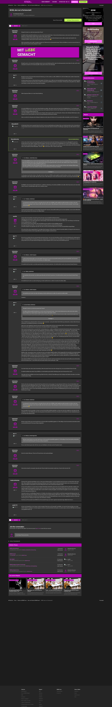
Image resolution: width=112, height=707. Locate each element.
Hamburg (40, 693)
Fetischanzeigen (59, 691)
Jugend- (22, 702)
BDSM (93, 23)
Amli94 (15, 216)
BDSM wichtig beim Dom (14, 570)
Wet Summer (90, 100)
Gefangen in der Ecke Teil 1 (93, 94)
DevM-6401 (13, 555)
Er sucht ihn (59, 693)
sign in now (38, 528)
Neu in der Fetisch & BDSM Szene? (28, 15)
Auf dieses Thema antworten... (23, 535)
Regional (40, 689)
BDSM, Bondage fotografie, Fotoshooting (17, 564)
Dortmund (41, 700)
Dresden (40, 704)
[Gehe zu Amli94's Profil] (15, 221)
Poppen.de (76, 691)
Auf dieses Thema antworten (73, 20)
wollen (29, 700)
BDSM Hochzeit (13, 553)
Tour (22, 693)
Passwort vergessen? (25, 698)
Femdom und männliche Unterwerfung (29, 549)
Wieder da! (74, 1)
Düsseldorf (41, 698)
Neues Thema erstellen (57, 20)
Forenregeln (101, 5)
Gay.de (75, 693)
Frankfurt (40, 696)
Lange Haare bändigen (92, 106)
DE (68, 1)
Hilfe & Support (24, 691)
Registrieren (83, 1)
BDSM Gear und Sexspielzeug (31, 566)
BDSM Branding (93, 41)
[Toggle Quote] (23, 157)
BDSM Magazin (27, 693)
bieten (25, 700)
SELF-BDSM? (12, 559)
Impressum (23, 696)
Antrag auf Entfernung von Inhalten (27, 704)
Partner (75, 689)
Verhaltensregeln (24, 706)
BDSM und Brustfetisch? (14, 548)
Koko (75, 696)
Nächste (16, 25)
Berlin (40, 691)
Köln (40, 702)
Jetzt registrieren (93, 73)
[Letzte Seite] (19, 26)
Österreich (41, 706)
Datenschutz (28, 702)
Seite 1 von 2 (24, 25)
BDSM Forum (24, 555)
